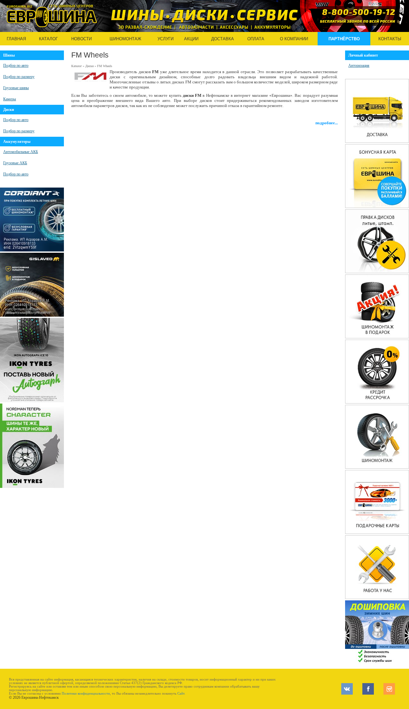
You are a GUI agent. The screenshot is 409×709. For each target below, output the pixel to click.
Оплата (255, 38)
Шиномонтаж (125, 38)
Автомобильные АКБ (20, 152)
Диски (89, 66)
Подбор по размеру (19, 76)
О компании (294, 38)
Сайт (180, 693)
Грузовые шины (16, 88)
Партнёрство (344, 38)
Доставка (222, 38)
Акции (191, 38)
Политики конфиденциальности (86, 693)
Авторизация (358, 65)
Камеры (9, 99)
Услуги (166, 38)
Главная (16, 38)
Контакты (389, 38)
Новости (81, 38)
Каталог (48, 38)
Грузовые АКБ (15, 163)
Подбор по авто (15, 65)
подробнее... (326, 122)
